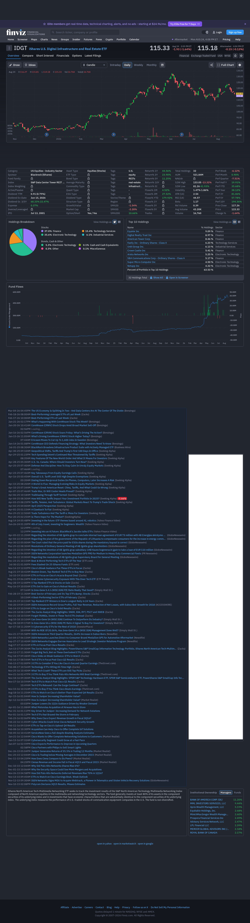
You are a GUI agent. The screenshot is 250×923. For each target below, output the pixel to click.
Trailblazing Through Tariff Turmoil (49, 494)
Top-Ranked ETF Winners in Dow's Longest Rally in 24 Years (62, 601)
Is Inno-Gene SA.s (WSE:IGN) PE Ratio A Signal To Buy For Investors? (67, 622)
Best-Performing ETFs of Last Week (50, 417)
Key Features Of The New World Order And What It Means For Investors (69, 458)
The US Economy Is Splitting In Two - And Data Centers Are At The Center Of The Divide (77, 410)
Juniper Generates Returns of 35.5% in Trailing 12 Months (62, 751)
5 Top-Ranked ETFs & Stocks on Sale (50, 582)
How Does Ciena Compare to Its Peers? (51, 758)
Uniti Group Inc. (135, 246)
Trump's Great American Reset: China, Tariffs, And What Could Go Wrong (69, 487)
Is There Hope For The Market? (47, 516)
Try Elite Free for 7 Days (183, 24)
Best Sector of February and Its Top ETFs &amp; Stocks (60, 593)
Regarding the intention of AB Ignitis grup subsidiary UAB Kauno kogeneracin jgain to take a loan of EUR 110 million (92, 549)
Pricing (226, 39)
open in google (145, 843)
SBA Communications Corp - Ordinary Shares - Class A (156, 258)
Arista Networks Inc (137, 254)
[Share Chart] (211, 65)
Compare (27, 55)
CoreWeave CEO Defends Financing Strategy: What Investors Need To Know (71, 443)
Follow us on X (140, 907)
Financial (184, 55)
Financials (63, 55)
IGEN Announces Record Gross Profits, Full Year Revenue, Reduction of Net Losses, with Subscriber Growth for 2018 (93, 604)
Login (219, 32)
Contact (100, 907)
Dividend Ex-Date (17, 197)
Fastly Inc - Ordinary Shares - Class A (147, 242)
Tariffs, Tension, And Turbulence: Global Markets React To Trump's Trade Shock (73, 502)
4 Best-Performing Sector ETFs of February (54, 597)
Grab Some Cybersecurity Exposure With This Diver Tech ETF (63, 579)
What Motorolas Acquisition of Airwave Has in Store (58, 707)
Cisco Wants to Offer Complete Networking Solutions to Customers (66, 736)
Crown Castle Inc (136, 250)
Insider (76, 39)
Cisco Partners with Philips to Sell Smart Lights (56, 747)
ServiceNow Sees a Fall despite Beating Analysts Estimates (62, 732)
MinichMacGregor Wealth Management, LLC (209, 814)
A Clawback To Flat (41, 509)
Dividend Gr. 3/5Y (17, 201)
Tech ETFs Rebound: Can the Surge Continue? (55, 685)
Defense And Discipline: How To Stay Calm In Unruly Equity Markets (67, 465)
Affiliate (65, 907)
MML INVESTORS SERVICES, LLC (208, 803)
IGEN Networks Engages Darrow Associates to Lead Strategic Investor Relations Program (78, 641)
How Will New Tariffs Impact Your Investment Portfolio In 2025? (65, 498)
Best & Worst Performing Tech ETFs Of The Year (56, 560)
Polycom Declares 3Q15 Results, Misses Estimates (58, 784)
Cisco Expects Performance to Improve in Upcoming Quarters (63, 743)
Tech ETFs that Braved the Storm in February (55, 714)
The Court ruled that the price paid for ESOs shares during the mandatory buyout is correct (79, 542)
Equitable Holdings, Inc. (203, 810)
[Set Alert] (235, 55)
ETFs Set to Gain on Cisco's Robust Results (53, 586)
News (54, 39)
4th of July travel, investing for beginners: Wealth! (57, 524)
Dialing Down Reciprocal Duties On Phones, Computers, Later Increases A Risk (72, 480)
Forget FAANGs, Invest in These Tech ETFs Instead (57, 615)
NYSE (228, 55)
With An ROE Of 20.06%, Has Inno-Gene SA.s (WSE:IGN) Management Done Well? (74, 630)
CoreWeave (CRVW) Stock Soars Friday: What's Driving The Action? (66, 432)
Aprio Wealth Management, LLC (207, 807)
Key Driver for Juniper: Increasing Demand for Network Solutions (65, 710)
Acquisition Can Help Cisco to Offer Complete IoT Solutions (62, 729)
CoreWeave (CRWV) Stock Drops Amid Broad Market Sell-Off (63, 425)
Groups (65, 39)
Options (77, 55)
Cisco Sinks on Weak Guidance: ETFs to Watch (55, 655)
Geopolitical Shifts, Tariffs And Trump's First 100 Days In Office (64, 450)
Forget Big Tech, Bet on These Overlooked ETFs (56, 652)
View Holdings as (102, 221)
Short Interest (45, 55)
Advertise (77, 907)
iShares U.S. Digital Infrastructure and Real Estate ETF (68, 49)
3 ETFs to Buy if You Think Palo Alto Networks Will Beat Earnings (65, 674)
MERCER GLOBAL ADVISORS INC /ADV (209, 829)
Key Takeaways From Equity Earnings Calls (54, 472)
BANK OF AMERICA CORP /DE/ (206, 799)
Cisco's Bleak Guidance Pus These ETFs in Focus (56, 568)
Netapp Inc (133, 265)
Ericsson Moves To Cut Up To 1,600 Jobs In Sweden (58, 439)
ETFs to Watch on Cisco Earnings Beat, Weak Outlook (59, 776)
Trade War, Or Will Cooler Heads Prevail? (52, 491)
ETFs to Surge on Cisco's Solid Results (51, 608)
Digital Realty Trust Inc (139, 235)
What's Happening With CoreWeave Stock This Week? (59, 421)
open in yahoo (104, 843)
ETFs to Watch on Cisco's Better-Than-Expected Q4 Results (62, 692)
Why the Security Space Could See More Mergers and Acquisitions (66, 769)
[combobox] (85, 32)
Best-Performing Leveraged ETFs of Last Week (56, 414)
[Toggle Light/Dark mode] (205, 32)
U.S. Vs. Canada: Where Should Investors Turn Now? (59, 461)
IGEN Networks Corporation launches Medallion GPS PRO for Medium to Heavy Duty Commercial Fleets (86, 553)
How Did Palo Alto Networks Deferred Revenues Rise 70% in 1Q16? (67, 773)
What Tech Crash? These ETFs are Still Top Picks (56, 670)
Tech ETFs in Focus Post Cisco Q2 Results (53, 659)
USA (220, 55)
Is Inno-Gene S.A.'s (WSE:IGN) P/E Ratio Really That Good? (62, 590)
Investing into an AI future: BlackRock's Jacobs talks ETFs (62, 531)
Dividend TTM (15, 193)
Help (237, 39)
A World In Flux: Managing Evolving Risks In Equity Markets (62, 483)
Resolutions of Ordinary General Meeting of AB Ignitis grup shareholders (69, 546)
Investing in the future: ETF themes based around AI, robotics (63, 520)
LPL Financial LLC (199, 825)
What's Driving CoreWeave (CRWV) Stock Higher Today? (60, 436)
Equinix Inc (133, 231)
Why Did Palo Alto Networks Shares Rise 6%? (55, 765)
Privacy (126, 907)
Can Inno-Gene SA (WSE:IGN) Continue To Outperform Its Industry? (67, 619)
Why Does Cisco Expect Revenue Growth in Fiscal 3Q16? (61, 718)
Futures (88, 39)
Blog (109, 907)
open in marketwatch (124, 843)
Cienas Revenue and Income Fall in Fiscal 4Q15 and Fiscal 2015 (65, 762)
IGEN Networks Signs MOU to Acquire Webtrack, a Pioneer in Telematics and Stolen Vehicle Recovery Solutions (90, 780)
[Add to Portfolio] (241, 55)
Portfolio (121, 39)
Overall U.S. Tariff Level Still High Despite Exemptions (59, 476)
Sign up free (235, 32)
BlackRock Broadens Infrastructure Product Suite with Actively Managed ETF (72, 447)
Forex (99, 39)
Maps (34, 39)
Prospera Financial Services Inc (206, 818)
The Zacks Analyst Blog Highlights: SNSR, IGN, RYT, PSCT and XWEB (67, 612)
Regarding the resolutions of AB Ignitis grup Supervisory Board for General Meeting (75, 557)
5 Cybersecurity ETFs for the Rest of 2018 (53, 626)
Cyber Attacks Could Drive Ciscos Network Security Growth (62, 721)
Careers (89, 907)
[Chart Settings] (240, 65)
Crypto (109, 39)
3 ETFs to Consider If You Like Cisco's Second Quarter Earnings (64, 663)
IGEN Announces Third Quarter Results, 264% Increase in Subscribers (68, 633)
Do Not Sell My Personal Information (170, 907)
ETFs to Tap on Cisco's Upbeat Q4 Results (53, 725)
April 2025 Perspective (43, 505)
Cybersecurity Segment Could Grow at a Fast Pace (58, 740)
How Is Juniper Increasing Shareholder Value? (55, 696)
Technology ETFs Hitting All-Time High (51, 666)
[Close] (245, 24)
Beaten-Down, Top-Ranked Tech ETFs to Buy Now (57, 571)
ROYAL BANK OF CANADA (203, 832)
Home (11, 39)
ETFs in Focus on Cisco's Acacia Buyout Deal (54, 575)
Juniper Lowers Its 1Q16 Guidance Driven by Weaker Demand (64, 703)
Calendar (134, 39)
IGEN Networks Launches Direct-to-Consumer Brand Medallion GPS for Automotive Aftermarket (82, 637)
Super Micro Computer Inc (141, 261)
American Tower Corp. (139, 238)
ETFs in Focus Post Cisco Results (48, 644)
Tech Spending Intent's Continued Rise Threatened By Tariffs (63, 454)
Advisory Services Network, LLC (207, 821)
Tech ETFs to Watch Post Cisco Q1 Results (53, 681)
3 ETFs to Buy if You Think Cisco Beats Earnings (56, 688)
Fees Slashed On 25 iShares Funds (49, 564)
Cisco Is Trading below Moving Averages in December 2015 (62, 754)
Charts (44, 39)
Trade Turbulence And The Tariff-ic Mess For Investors (59, 513)
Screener (22, 39)
